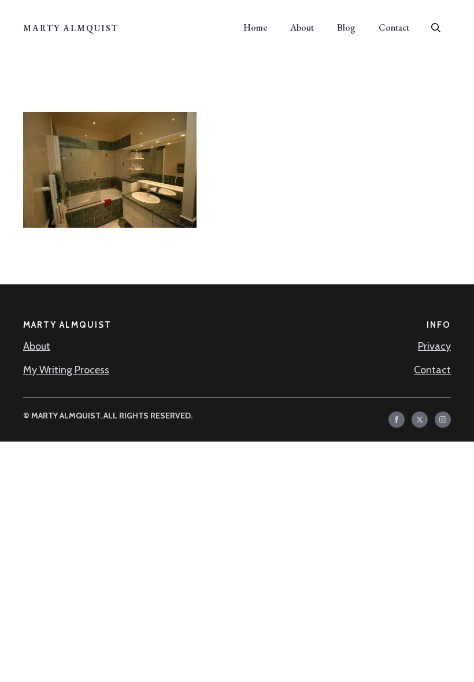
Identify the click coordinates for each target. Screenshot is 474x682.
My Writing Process (66, 370)
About (302, 27)
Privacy (434, 346)
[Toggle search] (436, 28)
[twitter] (420, 420)
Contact (394, 27)
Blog (346, 27)
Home (255, 27)
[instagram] (443, 420)
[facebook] (396, 420)
